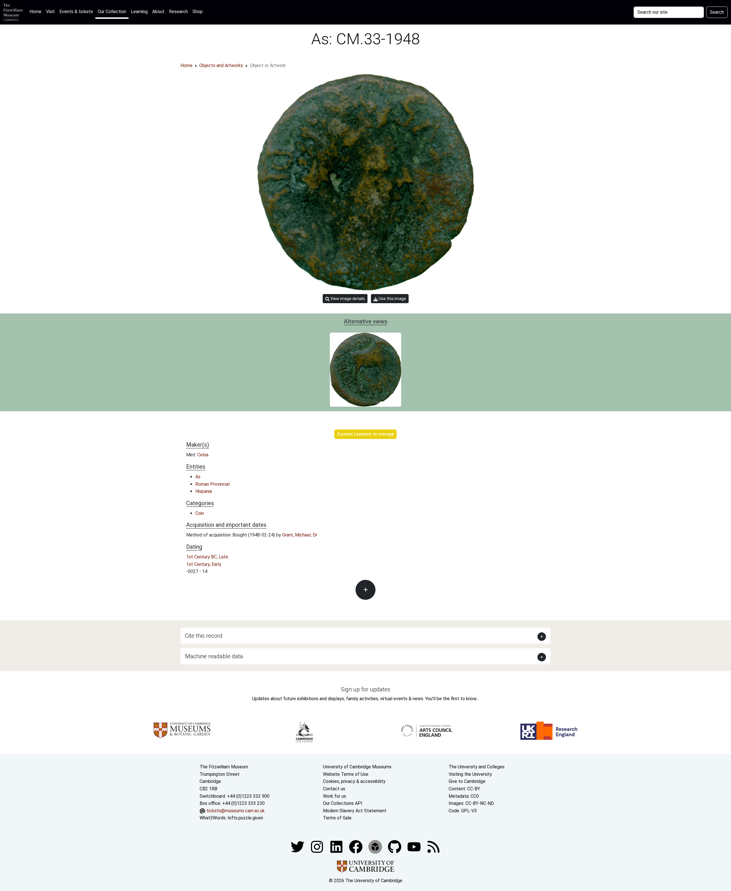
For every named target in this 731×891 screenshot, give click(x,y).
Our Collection (112, 11)
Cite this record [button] (203, 635)
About (158, 11)
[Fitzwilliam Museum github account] (395, 846)
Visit (50, 11)
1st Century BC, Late (207, 557)
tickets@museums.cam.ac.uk (235, 810)
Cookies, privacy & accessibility (354, 781)
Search (717, 12)
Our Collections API (342, 803)
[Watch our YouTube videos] (414, 846)
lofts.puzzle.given (245, 818)
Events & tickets (76, 11)
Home (36, 11)
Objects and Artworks (221, 65)
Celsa (202, 454)
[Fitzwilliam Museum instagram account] (317, 846)
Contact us (334, 788)
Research (178, 11)
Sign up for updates (365, 689)
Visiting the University (470, 774)
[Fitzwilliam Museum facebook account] (337, 846)
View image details (347, 298)
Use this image (392, 298)
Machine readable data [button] (214, 656)
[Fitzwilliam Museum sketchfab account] (375, 846)
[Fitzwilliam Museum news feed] (433, 846)
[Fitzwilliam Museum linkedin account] (356, 846)
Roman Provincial (212, 484)
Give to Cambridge (467, 781)
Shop (197, 11)
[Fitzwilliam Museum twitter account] (298, 846)
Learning (139, 11)
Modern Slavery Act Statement (354, 810)
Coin (199, 513)
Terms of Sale (337, 818)
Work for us (334, 796)
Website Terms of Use (345, 774)
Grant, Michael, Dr (299, 535)
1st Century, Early (203, 564)
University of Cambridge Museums (357, 767)
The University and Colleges (477, 767)
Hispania (203, 491)
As (197, 476)
